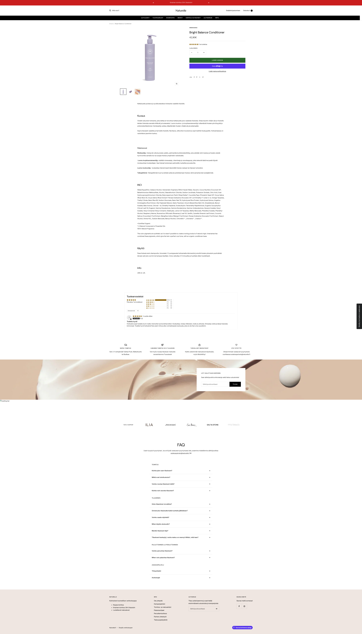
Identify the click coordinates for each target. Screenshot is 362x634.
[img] (137, 316)
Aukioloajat (156, 578)
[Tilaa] (216, 608)
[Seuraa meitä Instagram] (244, 606)
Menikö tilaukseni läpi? (160, 531)
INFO (217, 18)
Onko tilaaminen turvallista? (162, 504)
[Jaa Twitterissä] (200, 77)
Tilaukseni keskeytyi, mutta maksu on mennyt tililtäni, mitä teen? (175, 537)
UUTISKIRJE (208, 18)
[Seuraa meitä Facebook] (239, 606)
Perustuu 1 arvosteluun (134, 302)
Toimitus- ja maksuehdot (162, 607)
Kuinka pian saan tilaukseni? (162, 471)
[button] (194, 44)
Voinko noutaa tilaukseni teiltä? (163, 484)
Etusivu (111, 23)
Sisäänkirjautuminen (233, 10)
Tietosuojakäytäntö (160, 620)
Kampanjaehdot (159, 604)
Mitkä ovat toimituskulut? (161, 477)
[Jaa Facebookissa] (194, 77)
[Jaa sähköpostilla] (202, 77)
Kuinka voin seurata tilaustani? (163, 491)
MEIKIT (180, 18)
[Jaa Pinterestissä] (196, 77)
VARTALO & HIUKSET (193, 18)
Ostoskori (247, 10)
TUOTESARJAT (158, 18)
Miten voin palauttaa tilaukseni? (163, 557)
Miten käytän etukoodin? (161, 524)
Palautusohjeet (159, 610)
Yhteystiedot (156, 571)
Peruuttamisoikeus (160, 613)
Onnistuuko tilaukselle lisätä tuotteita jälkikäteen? (170, 511)
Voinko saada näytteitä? (160, 517)
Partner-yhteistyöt (160, 617)
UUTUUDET (145, 18)
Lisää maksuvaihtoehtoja (217, 71)
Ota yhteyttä (158, 601)
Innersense (193, 27)
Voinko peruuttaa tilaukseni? (162, 551)
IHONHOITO (170, 18)
